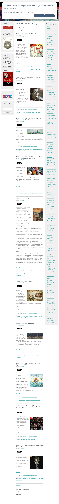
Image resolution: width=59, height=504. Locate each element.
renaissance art (29, 355)
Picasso (49, 235)
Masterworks (50, 198)
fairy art (49, 107)
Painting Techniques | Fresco (24, 281)
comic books (50, 81)
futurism (49, 129)
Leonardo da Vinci (51, 184)
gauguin (49, 132)
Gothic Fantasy (29, 193)
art (48, 38)
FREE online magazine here (7, 27)
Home (47, 0)
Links (41, 500)
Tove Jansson (50, 295)
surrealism (50, 284)
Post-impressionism (27, 150)
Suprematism (50, 282)
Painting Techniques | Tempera (24, 199)
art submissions (51, 53)
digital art (49, 90)
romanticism (50, 262)
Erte (48, 103)
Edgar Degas (50, 92)
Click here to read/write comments (30, 66)
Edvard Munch (51, 94)
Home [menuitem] (2, 7)
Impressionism (19, 150)
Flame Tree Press (51, 125)
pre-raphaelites (51, 248)
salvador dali (50, 271)
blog (48, 61)
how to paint (32, 273)
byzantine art (50, 68)
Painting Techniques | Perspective (25, 323)
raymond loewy (51, 256)
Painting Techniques (25, 317)
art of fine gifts (22, 112)
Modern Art (37, 478)
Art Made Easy (35, 316)
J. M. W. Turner (51, 164)
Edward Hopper (51, 96)
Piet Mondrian (50, 240)
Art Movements (51, 46)
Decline (49, 15)
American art (50, 36)
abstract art (50, 26)
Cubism (49, 85)
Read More (18, 63)
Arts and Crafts (51, 55)
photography (28, 112)
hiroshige (49, 150)
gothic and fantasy (51, 137)
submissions (50, 280)
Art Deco (26, 478)
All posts (18, 485)
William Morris (50, 322)
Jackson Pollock (51, 166)
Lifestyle (37, 500)
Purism (49, 254)
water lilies (50, 318)
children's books (51, 77)
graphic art (50, 142)
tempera (37, 273)
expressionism (51, 105)
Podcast (30, 500)
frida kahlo (50, 127)
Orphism (49, 220)
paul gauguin (50, 228)
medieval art (50, 200)
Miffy (48, 204)
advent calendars (51, 31)
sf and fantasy (50, 273)
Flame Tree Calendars (36, 112)
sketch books (50, 276)
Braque (49, 64)
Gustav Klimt (22, 149)
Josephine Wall (51, 178)
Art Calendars (33, 69)
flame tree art (50, 109)
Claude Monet (50, 79)
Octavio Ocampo (51, 218)
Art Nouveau (26, 69)
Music (34, 500)
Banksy (49, 57)
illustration (28, 400)
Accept (38, 15)
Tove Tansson (50, 298)
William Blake (50, 320)
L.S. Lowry (50, 182)
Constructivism (51, 83)
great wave (50, 144)
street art (49, 278)
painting (27, 273)
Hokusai (49, 152)
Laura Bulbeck (21, 36)
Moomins (21, 69)
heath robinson (51, 148)
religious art (50, 258)
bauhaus (49, 59)
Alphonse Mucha (51, 34)
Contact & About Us (54, 0)
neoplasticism (50, 216)
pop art (49, 242)
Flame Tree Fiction (23, 500)
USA (48, 300)
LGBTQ (49, 186)
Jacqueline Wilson (51, 169)
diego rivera (50, 88)
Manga (49, 192)
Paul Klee (50, 230)
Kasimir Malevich (51, 180)
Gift (28, 500)
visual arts (21, 478)
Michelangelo (29, 316)
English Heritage (51, 100)
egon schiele (50, 98)
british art (49, 66)
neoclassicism (50, 214)
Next (17, 487)
